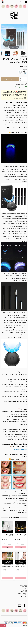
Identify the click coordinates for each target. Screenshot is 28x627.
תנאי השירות (24, 596)
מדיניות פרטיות (23, 591)
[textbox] (21, 597)
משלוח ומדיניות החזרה (22, 593)
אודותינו (25, 595)
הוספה (20, 547)
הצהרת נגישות (23, 598)
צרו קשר (25, 590)
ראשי (26, 588)
